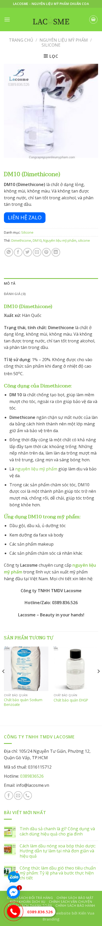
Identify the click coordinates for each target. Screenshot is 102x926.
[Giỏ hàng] (93, 19)
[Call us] (27, 795)
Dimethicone (21, 240)
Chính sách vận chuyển (70, 901)
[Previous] (3, 681)
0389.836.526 (40, 911)
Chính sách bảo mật (75, 898)
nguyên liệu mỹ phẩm (36, 469)
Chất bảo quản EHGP (71, 700)
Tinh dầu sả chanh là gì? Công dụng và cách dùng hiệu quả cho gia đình (57, 831)
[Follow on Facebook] (8, 795)
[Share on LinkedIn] (56, 252)
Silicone (51, 45)
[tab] (51, 283)
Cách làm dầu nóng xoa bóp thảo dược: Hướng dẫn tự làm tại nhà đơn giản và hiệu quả (58, 851)
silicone (84, 240)
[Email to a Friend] (37, 252)
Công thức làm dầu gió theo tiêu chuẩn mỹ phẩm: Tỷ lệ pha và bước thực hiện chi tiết (58, 873)
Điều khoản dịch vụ (28, 901)
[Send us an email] (18, 795)
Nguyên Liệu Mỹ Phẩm (63, 40)
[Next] (98, 681)
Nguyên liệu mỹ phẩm (59, 240)
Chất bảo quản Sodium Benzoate (23, 702)
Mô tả (9, 283)
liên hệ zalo (25, 217)
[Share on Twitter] (27, 252)
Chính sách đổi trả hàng (30, 898)
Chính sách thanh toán (30, 905)
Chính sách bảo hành (75, 905)
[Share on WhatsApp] (8, 252)
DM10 (37, 240)
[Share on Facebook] (18, 252)
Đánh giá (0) (15, 293)
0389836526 (32, 776)
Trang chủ (21, 40)
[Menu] (7, 19)
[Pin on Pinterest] (46, 252)
